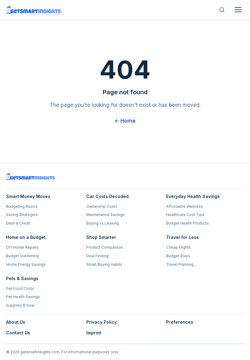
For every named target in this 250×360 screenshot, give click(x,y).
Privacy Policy (101, 322)
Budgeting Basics (22, 206)
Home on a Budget (25, 237)
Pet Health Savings (23, 296)
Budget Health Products (187, 223)
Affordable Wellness (184, 206)
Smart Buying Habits (104, 264)
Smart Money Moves (28, 196)
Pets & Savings (22, 278)
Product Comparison (104, 247)
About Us (15, 322)
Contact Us (18, 332)
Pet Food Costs (20, 288)
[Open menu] (238, 10)
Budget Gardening (22, 256)
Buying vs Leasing (102, 223)
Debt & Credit (18, 223)
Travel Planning (180, 264)
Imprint (93, 332)
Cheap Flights (178, 247)
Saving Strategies (22, 214)
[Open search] (222, 9)
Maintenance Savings (105, 214)
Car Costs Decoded (107, 196)
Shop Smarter (101, 237)
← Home (125, 121)
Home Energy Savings (26, 264)
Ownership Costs (101, 206)
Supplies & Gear (20, 305)
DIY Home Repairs (22, 247)
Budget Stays (178, 256)
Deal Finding (97, 256)
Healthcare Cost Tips (185, 214)
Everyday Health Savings (193, 196)
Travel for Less (182, 237)
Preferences (179, 322)
